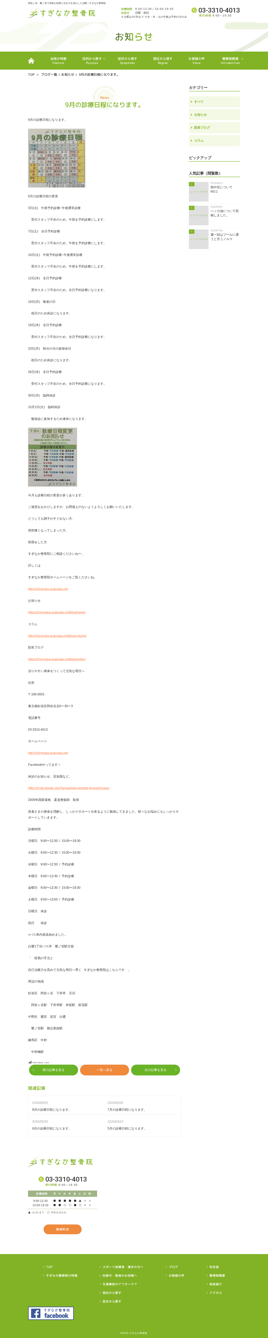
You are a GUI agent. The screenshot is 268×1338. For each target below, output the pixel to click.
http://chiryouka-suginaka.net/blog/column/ (57, 636)
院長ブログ (202, 127)
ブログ (173, 1267)
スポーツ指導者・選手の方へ (123, 1267)
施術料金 (62, 1229)
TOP (31, 61)
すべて (199, 101)
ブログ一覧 (49, 74)
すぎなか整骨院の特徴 (61, 1275)
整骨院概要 (217, 1275)
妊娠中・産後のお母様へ (120, 1275)
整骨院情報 (230, 60)
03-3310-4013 (219, 10)
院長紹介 (216, 1284)
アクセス (216, 1293)
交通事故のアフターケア (120, 1284)
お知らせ (67, 74)
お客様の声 (197, 60)
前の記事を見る (54, 1069)
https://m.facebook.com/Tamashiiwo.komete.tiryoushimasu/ (68, 788)
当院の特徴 (58, 60)
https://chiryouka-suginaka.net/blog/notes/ (57, 659)
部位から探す (163, 60)
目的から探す (92, 60)
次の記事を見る (156, 1069)
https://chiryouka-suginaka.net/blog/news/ (56, 612)
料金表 (214, 1267)
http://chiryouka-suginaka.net (48, 589)
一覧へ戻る (104, 1069)
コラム (199, 140)
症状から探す (127, 60)
